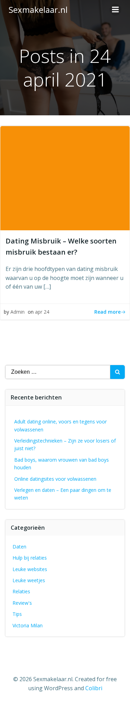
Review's (22, 603)
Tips (17, 614)
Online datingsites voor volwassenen (55, 479)
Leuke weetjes (28, 580)
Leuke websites (29, 569)
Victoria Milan (27, 625)
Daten (19, 546)
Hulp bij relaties (29, 557)
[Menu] (115, 10)
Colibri (93, 688)
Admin (17, 311)
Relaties (21, 591)
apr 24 (42, 311)
